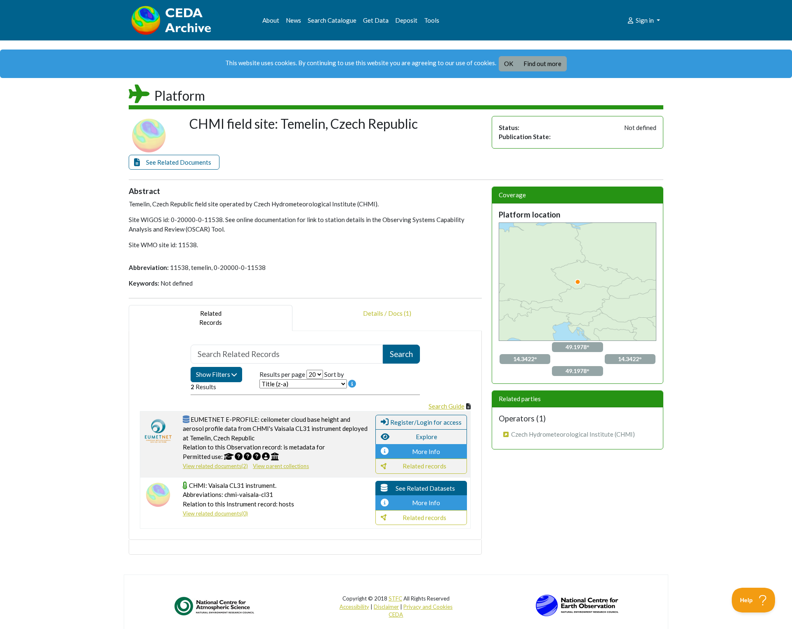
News (293, 20)
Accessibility (354, 606)
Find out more (542, 63)
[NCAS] (215, 606)
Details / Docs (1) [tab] (387, 313)
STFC (395, 598)
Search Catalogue (332, 20)
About (270, 20)
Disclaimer (386, 606)
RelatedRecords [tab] (210, 318)
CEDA (396, 614)
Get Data (376, 20)
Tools (431, 20)
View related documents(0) (215, 513)
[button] (174, 162)
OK (508, 63)
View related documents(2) (215, 466)
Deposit (406, 20)
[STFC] (577, 604)
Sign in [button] (644, 20)
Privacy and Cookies (428, 606)
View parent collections (281, 466)
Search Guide (446, 406)
